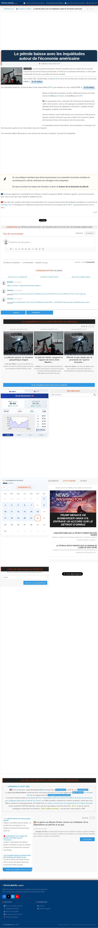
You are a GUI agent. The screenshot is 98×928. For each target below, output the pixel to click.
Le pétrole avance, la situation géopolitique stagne (18, 358)
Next (93, 326)
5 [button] (18, 505)
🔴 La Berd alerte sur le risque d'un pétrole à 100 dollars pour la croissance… (15, 838)
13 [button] (25, 512)
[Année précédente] (4, 487)
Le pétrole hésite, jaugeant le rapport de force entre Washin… (49, 359)
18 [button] (12, 518)
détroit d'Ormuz (36, 798)
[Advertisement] (49, 32)
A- (93, 9)
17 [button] (5, 518)
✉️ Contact (40, 906)
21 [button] (31, 518)
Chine (69, 205)
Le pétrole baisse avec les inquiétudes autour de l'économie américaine (49, 56)
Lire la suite (87, 839)
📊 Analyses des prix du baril (75, 3)
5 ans (41, 435)
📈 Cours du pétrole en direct (34, 3)
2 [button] (44, 499)
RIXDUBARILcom (13, 885)
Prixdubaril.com (9, 9)
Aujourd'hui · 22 (24, 487)
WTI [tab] (36, 391)
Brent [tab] (12, 391)
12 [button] (18, 512)
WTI (50, 87)
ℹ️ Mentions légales (43, 909)
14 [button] (31, 512)
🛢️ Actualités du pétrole (54, 3)
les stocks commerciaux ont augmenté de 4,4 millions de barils (69, 803)
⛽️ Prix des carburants (11, 917)
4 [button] (11, 505)
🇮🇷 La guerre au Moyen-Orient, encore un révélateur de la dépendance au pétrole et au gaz (60, 823)
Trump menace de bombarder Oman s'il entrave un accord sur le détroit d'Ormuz (73, 520)
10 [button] (5, 512)
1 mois (8, 435)
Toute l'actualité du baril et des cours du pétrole (49, 385)
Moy (39, 430)
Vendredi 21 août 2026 (19, 786)
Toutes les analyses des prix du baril (20, 870)
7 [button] (31, 505)
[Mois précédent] (9, 487)
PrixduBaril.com (9, 924)
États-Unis (8, 205)
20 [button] (25, 518)
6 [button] (24, 505)
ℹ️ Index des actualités (11, 911)
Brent (58, 79)
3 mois (19, 435)
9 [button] (44, 505)
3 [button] (5, 505)
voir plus (10, 294)
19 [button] (18, 518)
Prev (89, 326)
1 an (30, 435)
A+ (87, 9)
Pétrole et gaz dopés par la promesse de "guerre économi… (79, 359)
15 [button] (38, 512)
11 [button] (12, 512)
